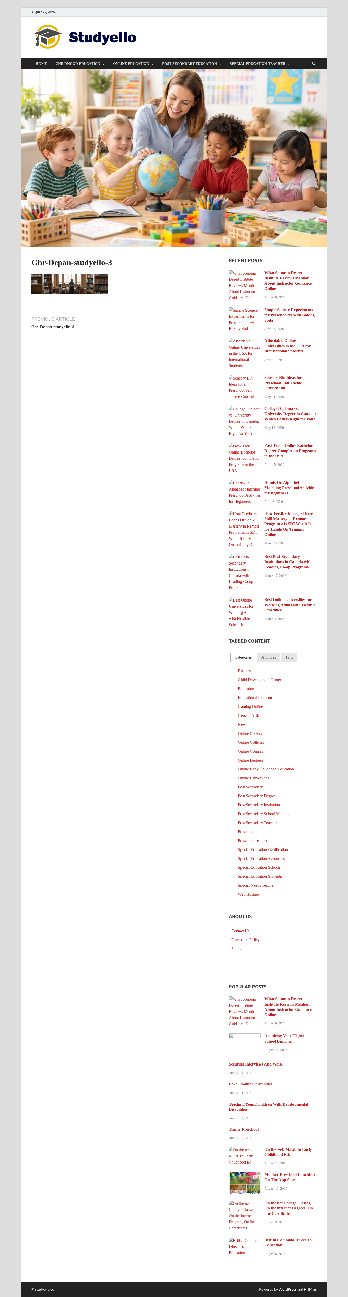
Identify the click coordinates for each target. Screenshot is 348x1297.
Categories (243, 657)
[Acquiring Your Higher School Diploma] (245, 1036)
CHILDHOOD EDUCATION (78, 64)
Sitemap (237, 949)
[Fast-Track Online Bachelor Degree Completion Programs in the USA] (245, 446)
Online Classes (250, 733)
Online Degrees (250, 760)
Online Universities (253, 778)
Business (245, 671)
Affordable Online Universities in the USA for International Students (287, 345)
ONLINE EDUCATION (131, 64)
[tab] (243, 658)
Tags (289, 657)
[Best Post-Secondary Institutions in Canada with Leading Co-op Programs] (245, 557)
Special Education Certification (263, 849)
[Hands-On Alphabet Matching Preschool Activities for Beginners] (245, 483)
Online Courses (250, 751)
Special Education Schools (259, 867)
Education (246, 689)
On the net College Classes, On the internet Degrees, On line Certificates (288, 1208)
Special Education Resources (261, 858)
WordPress (288, 1289)
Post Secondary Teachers (258, 823)
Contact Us (240, 931)
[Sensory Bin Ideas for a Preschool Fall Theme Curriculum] (245, 378)
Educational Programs (255, 697)
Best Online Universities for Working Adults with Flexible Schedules (289, 605)
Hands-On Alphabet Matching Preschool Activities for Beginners (289, 487)
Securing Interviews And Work (256, 1064)
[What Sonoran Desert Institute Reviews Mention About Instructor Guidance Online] (245, 273)
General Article (250, 715)
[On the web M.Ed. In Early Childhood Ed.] (245, 1150)
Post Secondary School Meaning (264, 814)
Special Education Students (260, 876)
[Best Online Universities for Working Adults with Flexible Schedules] (245, 600)
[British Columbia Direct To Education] (245, 1241)
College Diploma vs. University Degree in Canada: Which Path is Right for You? (290, 413)
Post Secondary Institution (259, 805)
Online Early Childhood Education (266, 769)
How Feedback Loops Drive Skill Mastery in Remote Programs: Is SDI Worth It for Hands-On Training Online (288, 524)
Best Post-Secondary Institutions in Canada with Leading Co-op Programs (288, 561)
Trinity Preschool (244, 1129)
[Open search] (314, 64)
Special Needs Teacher (256, 885)
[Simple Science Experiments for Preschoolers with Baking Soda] (245, 310)
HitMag (310, 1289)
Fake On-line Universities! (251, 1084)
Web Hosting (248, 894)
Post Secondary (250, 787)
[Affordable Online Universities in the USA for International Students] (245, 341)
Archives (268, 657)
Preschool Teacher (252, 840)
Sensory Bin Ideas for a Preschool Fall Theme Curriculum (284, 382)
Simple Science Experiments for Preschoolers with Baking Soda (289, 315)
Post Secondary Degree (257, 796)
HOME (41, 64)
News (242, 724)
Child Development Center (259, 680)
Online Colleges (251, 742)
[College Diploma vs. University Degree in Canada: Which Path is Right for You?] (245, 409)
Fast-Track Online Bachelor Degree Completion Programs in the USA (290, 450)
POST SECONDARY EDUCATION (189, 64)
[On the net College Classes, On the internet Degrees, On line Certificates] (245, 1204)
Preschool (246, 831)
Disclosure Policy (245, 940)
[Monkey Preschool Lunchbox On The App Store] (245, 1175)
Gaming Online (250, 706)
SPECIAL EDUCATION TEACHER (257, 64)
